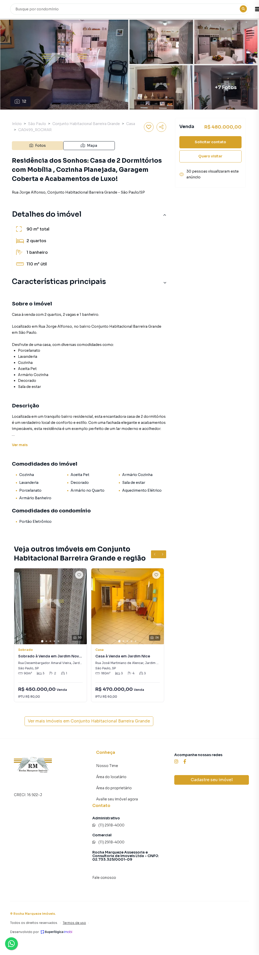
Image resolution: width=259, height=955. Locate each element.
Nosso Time (107, 765)
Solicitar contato (210, 142)
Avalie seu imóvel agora (117, 799)
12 (24, 101)
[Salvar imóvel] (149, 127)
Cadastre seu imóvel (212, 779)
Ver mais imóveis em (89, 721)
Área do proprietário (114, 788)
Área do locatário (111, 777)
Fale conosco (104, 877)
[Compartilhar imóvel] (161, 127)
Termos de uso (74, 923)
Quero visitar (210, 156)
